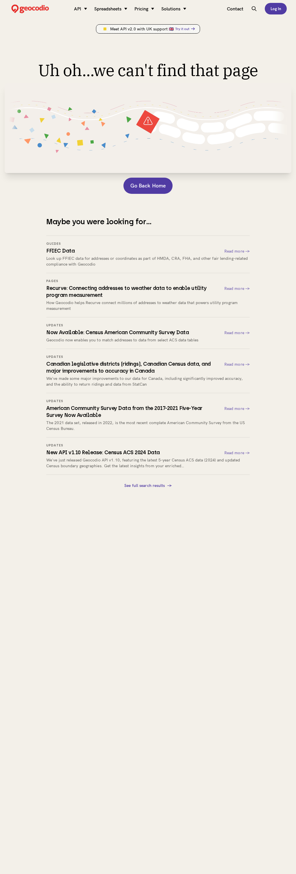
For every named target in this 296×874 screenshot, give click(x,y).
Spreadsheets (107, 9)
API (77, 9)
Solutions (170, 9)
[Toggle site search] (254, 8)
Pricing (141, 9)
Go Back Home (148, 185)
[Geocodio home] (38, 8)
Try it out (182, 29)
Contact (235, 9)
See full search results (147, 485)
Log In (276, 8)
